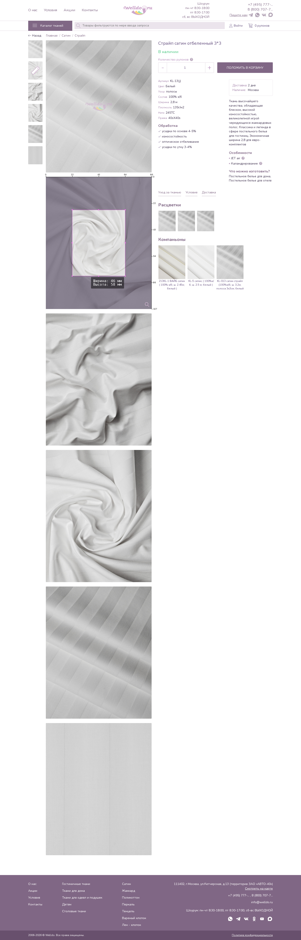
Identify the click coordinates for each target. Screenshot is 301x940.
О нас (32, 10)
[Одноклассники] (254, 919)
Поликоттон (130, 898)
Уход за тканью (169, 192)
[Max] (270, 15)
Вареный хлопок (134, 918)
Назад (36, 35)
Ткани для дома (73, 891)
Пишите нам (238, 15)
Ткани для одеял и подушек (82, 898)
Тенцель (128, 911)
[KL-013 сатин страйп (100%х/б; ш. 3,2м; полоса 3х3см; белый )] (167, 221)
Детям (66, 904)
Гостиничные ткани (76, 884)
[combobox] (149, 25)
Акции (69, 10)
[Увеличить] (147, 304)
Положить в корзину (245, 68)
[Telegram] (251, 15)
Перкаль (128, 904)
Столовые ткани (74, 911)
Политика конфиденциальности (252, 935)
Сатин (66, 35)
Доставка (209, 192)
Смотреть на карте (259, 888)
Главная (52, 35)
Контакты (90, 10)
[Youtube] (262, 919)
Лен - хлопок (131, 925)
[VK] (264, 15)
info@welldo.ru (262, 902)
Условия (50, 10)
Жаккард (128, 891)
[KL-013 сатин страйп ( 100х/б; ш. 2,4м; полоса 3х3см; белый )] (205, 221)
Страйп (80, 35)
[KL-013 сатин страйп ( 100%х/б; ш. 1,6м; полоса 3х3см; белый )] (186, 221)
